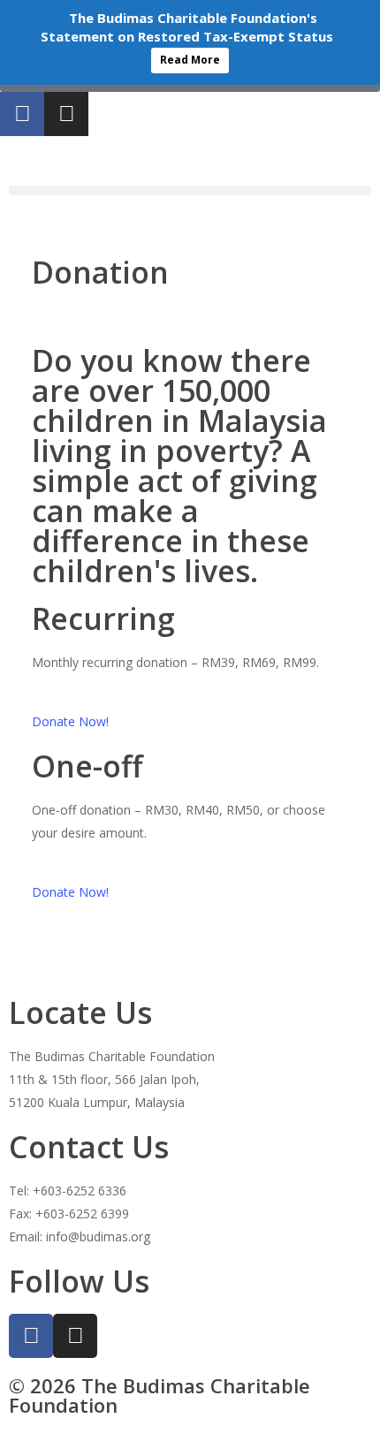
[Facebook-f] (22, 114)
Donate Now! (70, 721)
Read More (190, 59)
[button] (190, 190)
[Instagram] (66, 114)
